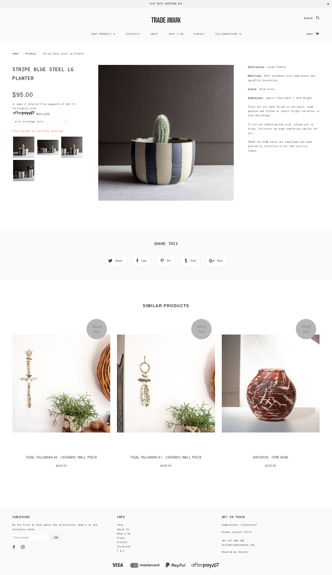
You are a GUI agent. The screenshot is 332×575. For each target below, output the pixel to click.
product (31, 53)
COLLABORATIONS (227, 34)
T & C (120, 550)
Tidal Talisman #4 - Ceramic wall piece (61, 457)
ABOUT (154, 34)
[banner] (166, 19)
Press (120, 538)
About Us (123, 529)
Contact (122, 542)
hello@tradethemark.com (238, 545)
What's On (123, 533)
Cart (310, 34)
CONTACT (199, 34)
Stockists (123, 546)
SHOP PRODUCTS (102, 34)
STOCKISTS (133, 34)
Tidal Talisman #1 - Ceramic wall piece (166, 457)
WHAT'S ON (176, 34)
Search (309, 18)
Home (16, 53)
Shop (120, 524)
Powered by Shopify (235, 552)
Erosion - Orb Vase (270, 457)
